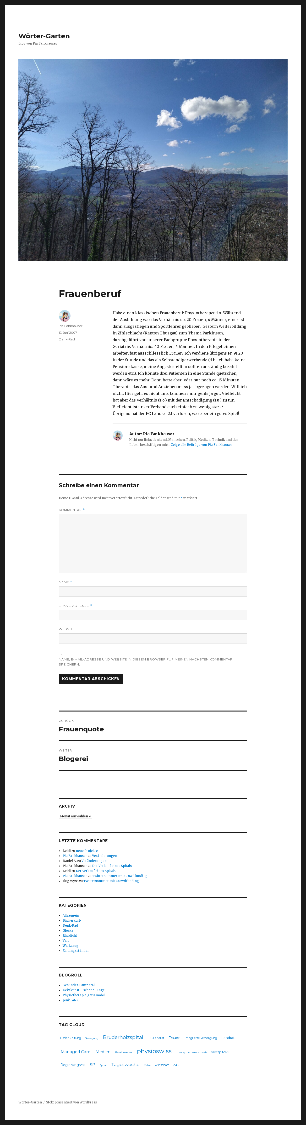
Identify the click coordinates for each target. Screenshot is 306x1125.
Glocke (68, 931)
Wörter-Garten (44, 36)
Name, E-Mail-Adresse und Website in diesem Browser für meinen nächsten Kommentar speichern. (146, 661)
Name (65, 582)
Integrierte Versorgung (201, 1038)
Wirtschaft (161, 1065)
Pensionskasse (123, 1052)
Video (147, 1065)
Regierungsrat (72, 1065)
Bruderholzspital (123, 1037)
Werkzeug (70, 946)
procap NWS (220, 1052)
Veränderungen (104, 856)
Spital (103, 1065)
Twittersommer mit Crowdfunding (120, 876)
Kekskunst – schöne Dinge (84, 990)
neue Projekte (87, 851)
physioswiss (154, 1051)
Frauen (174, 1038)
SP (92, 1064)
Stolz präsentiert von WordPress (71, 1102)
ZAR (176, 1065)
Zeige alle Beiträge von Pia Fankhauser (201, 445)
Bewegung (91, 1038)
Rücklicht (70, 936)
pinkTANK (71, 1000)
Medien (103, 1051)
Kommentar (72, 510)
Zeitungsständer (76, 951)
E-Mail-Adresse (75, 606)
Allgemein (71, 915)
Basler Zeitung (70, 1038)
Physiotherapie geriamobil (84, 995)
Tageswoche (125, 1064)
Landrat (228, 1038)
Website (67, 629)
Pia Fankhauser (70, 326)
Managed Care (75, 1051)
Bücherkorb (72, 920)
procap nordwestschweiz (192, 1052)
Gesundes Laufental (79, 985)
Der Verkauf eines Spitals (112, 866)
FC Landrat (156, 1038)
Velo (66, 941)
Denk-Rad (67, 339)
